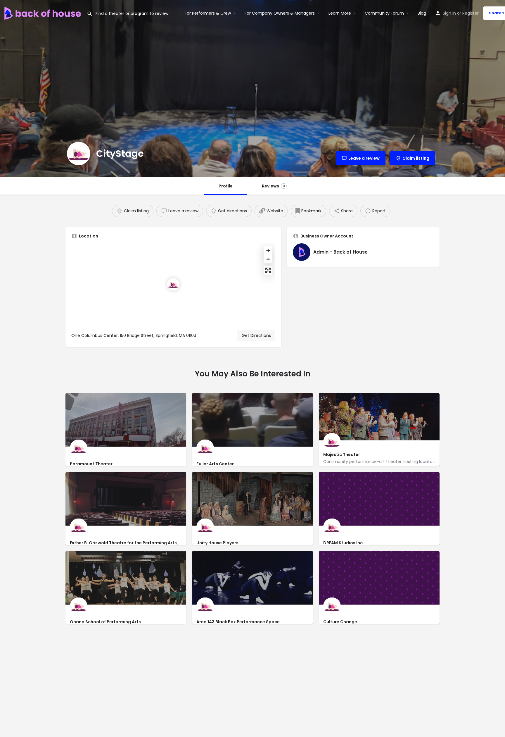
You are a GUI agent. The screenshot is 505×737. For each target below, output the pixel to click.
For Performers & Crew (208, 13)
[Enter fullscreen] (268, 270)
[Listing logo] (78, 153)
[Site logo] (43, 13)
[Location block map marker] (173, 284)
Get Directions (256, 335)
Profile (226, 186)
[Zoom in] (268, 250)
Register (470, 13)
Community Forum (384, 13)
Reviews (273, 186)
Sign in (449, 13)
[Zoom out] (268, 259)
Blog (422, 13)
